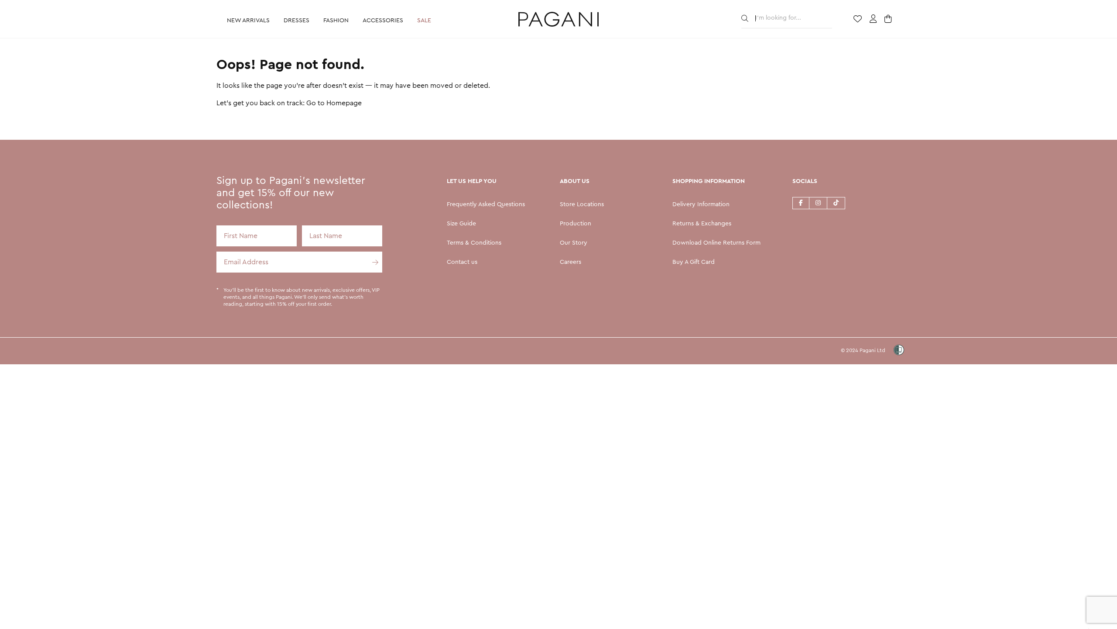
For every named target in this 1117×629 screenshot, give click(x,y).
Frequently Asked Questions (486, 204)
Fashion (336, 20)
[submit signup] (371, 262)
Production (575, 224)
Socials (804, 181)
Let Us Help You (472, 181)
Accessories (383, 20)
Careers (570, 262)
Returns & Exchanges (701, 224)
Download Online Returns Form (716, 243)
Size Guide (461, 224)
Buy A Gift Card (693, 262)
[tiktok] (836, 202)
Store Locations (582, 204)
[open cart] (889, 20)
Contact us (462, 262)
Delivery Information (701, 204)
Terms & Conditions (474, 243)
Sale (424, 20)
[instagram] (818, 202)
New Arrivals (248, 20)
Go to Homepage (334, 103)
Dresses (296, 20)
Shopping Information (708, 181)
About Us (574, 181)
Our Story (573, 243)
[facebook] (800, 202)
